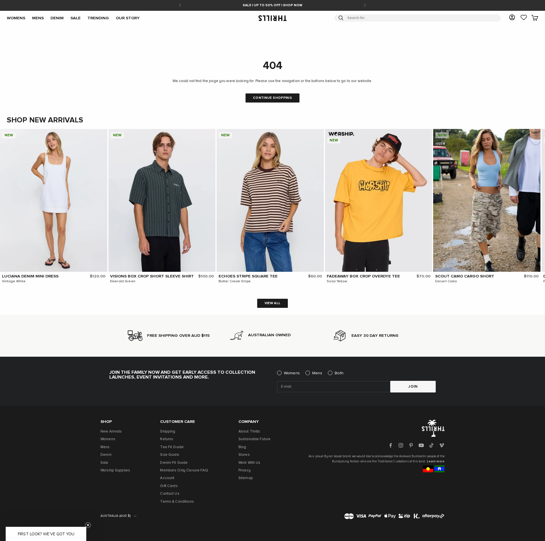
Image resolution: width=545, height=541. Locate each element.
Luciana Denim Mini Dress (30, 276)
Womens (292, 373)
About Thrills (249, 431)
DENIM (57, 18)
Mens (317, 373)
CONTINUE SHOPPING (272, 98)
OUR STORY (128, 18)
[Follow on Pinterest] (411, 445)
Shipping (167, 431)
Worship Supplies (115, 470)
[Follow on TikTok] (431, 445)
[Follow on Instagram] (401, 445)
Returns (166, 439)
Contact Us (169, 494)
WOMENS (16, 18)
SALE (75, 18)
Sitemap (245, 478)
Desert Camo (446, 281)
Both (339, 373)
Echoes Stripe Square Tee (248, 276)
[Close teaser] (88, 525)
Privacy (244, 470)
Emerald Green (122, 281)
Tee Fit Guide (172, 447)
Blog (242, 447)
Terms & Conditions (177, 502)
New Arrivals (111, 431)
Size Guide (169, 455)
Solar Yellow (337, 281)
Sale (104, 463)
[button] (101, 134)
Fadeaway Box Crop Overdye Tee (363, 276)
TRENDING (98, 18)
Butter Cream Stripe (235, 281)
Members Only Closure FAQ (184, 470)
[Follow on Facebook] (390, 445)
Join (413, 386)
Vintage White (14, 281)
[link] (524, 18)
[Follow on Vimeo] (442, 445)
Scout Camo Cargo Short (464, 276)
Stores (244, 455)
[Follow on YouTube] (421, 445)
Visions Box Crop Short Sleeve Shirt (152, 276)
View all (273, 303)
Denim (106, 455)
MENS (38, 18)
